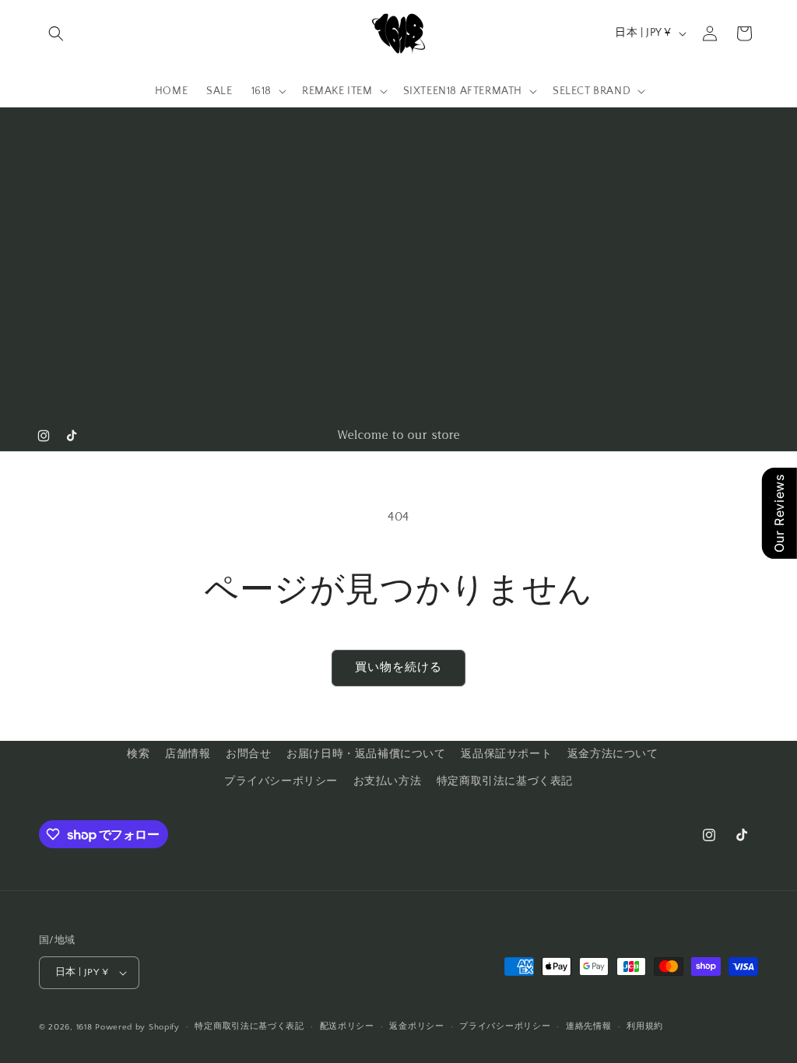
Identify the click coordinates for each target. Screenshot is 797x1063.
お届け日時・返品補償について (365, 754)
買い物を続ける (398, 667)
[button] (56, 33)
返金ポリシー (416, 1026)
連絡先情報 (589, 1026)
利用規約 (645, 1026)
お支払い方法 (387, 781)
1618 (84, 1027)
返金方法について (612, 754)
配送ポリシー (347, 1026)
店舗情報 (187, 754)
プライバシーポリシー (281, 781)
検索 (138, 754)
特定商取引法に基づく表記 (505, 781)
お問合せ (248, 754)
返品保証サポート (506, 754)
